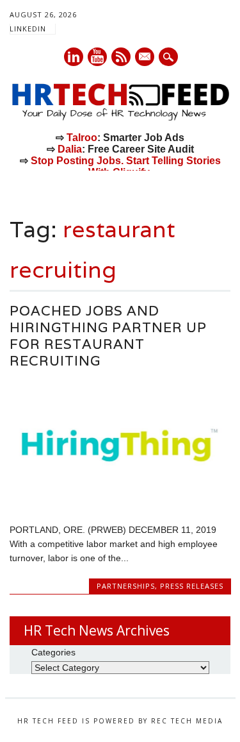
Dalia (70, 149)
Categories (53, 652)
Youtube (97, 56)
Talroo (82, 137)
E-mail (145, 57)
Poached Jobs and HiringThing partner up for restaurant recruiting (108, 335)
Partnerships (126, 586)
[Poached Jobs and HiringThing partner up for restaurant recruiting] (120, 502)
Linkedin (73, 56)
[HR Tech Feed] (120, 118)
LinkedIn (28, 28)
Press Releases (191, 586)
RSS (121, 56)
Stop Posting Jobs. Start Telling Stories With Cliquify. (126, 166)
